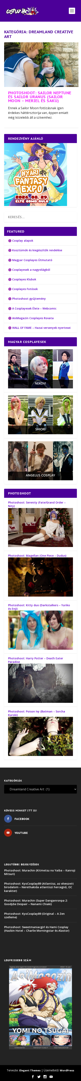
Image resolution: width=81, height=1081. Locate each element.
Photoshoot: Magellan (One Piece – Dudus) (37, 555)
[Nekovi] (40, 387)
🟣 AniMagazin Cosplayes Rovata (31, 318)
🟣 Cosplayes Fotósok (23, 289)
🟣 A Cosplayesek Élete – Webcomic (32, 308)
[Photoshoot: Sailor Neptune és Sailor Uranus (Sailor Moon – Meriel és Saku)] (41, 64)
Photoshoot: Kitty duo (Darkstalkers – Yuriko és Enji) (39, 607)
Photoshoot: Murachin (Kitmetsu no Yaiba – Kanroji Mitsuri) (39, 872)
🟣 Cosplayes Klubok (22, 279)
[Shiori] (40, 433)
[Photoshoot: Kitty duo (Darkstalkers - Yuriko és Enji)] (40, 648)
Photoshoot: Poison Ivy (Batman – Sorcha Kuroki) (36, 713)
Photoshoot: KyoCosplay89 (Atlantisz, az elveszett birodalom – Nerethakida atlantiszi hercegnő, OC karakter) (39, 887)
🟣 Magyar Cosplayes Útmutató (30, 260)
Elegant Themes (29, 1070)
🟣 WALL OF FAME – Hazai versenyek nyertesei (39, 328)
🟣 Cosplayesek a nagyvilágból (29, 270)
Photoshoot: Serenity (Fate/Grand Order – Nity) (37, 504)
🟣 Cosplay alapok (20, 240)
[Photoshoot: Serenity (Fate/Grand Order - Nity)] (40, 546)
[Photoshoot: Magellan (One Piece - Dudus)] (40, 595)
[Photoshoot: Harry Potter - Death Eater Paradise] (40, 702)
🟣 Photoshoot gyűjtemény (27, 298)
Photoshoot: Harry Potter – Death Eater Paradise (35, 660)
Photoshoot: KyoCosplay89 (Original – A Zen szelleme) (34, 915)
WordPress (67, 1070)
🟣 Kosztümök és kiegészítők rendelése (35, 250)
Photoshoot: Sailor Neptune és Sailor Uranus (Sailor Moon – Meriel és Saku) (39, 96)
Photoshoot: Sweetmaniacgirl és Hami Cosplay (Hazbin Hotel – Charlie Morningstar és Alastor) (36, 928)
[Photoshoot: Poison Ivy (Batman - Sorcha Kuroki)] (40, 755)
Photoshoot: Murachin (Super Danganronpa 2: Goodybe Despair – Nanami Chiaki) (36, 902)
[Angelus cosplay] (40, 479)
